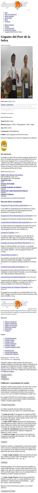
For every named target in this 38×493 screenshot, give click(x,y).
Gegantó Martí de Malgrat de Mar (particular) (15, 222)
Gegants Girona (9, 340)
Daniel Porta (16, 359)
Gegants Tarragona (10, 343)
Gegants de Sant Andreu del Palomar (12, 267)
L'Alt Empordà (9, 28)
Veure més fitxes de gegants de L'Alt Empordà (13, 198)
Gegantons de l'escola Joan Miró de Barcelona (15, 243)
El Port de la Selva (10, 30)
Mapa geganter (9, 16)
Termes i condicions (11, 323)
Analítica (4, 442)
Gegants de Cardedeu (7, 232)
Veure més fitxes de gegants (8, 299)
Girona (7, 26)
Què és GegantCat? (11, 14)
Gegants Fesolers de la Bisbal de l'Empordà (14, 287)
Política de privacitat (11, 325)
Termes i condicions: (7, 104)
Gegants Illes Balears (11, 352)
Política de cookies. (8, 371)
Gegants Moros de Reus (8, 255)
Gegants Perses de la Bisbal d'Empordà (13, 277)
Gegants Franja (9, 350)
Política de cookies (10, 327)
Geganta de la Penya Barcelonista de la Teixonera (16, 215)
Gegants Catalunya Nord (12, 347)
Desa (13, 491)
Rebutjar (4, 377)
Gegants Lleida (9, 342)
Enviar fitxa (8, 18)
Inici (6, 12)
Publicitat (4, 462)
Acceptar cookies (6, 375)
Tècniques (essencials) (8, 405)
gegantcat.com (4, 357)
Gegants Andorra (10, 345)
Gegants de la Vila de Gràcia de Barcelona (14, 205)
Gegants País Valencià (11, 354)
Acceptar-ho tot (6, 491)
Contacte (7, 21)
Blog (6, 20)
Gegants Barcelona (10, 338)
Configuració (5, 379)
